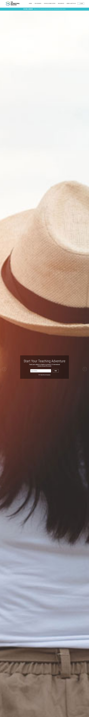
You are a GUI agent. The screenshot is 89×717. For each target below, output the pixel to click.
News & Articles (71, 3)
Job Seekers (37, 3)
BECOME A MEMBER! (28, 9)
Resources (61, 3)
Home (30, 3)
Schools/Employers (49, 3)
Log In (81, 3)
